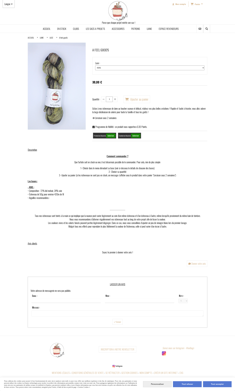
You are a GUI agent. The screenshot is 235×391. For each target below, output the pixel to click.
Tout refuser (187, 384)
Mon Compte (146, 373)
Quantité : (96, 99)
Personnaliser (157, 384)
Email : (34, 295)
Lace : (97, 63)
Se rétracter (113, 373)
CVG (181, 373)
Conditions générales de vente (88, 373)
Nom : (108, 295)
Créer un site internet (166, 373)
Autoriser (111, 135)
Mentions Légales (61, 373)
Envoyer (118, 321)
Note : (181, 295)
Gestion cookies (129, 373)
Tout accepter (217, 384)
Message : (36, 307)
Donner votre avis (198, 263)
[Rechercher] (206, 29)
